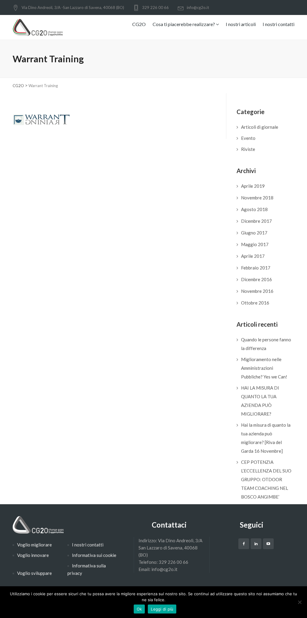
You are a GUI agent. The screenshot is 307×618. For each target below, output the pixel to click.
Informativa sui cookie (94, 555)
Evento (248, 138)
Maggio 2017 (255, 244)
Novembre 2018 (257, 197)
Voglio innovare (33, 555)
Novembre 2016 (257, 291)
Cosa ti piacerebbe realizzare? (184, 24)
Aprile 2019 (253, 186)
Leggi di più (162, 609)
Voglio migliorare (34, 544)
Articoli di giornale (259, 127)
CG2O (139, 24)
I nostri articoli (241, 24)
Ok (139, 609)
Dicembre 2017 (256, 221)
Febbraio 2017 (255, 267)
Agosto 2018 (254, 209)
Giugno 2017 (254, 232)
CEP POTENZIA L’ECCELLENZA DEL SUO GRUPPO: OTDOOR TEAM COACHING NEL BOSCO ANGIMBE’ (266, 479)
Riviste (248, 149)
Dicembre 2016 (256, 279)
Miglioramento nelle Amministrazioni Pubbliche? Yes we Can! (264, 368)
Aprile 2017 (253, 256)
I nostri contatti (278, 24)
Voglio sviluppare (34, 573)
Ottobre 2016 (255, 302)
